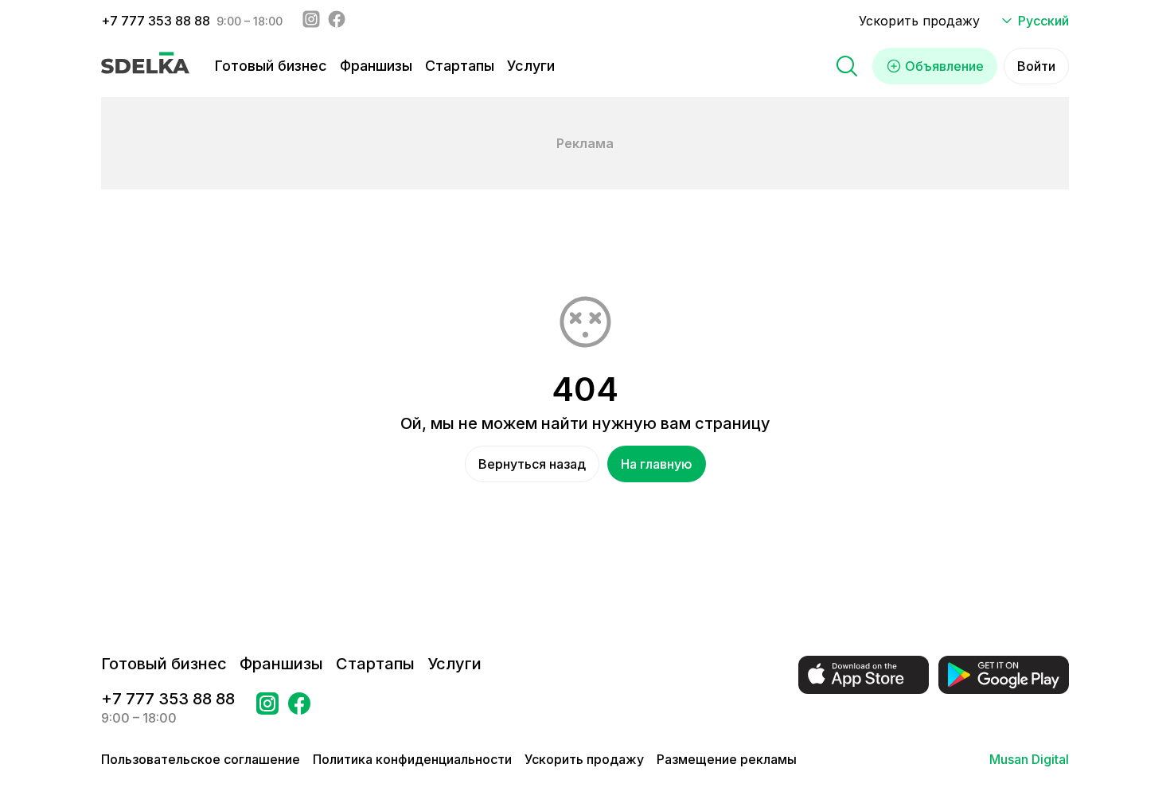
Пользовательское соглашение (200, 759)
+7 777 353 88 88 (155, 21)
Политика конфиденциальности (412, 759)
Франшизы (376, 65)
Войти (1036, 66)
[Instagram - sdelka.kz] (311, 21)
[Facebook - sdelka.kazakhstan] (336, 21)
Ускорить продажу (919, 21)
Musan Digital (1029, 759)
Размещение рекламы (727, 759)
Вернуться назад (532, 464)
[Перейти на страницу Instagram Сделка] (267, 708)
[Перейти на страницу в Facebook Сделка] (299, 708)
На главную (656, 464)
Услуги (531, 65)
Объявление (944, 66)
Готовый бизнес (271, 65)
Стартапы (459, 65)
